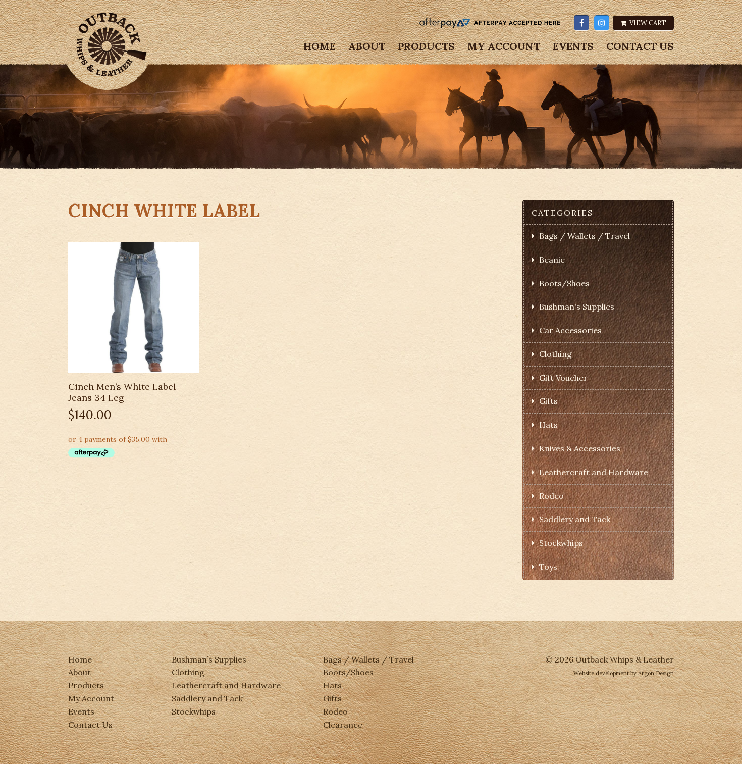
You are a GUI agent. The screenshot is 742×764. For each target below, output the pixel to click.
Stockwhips (561, 543)
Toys (548, 567)
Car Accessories (570, 330)
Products (426, 46)
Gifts (548, 401)
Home (319, 46)
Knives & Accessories (579, 448)
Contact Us (640, 46)
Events (573, 46)
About (366, 46)
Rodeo (551, 496)
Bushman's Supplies (576, 306)
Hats (548, 425)
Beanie (552, 259)
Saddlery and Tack (574, 519)
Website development (601, 673)
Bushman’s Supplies (209, 659)
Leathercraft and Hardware (593, 472)
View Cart (647, 23)
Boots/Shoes (564, 283)
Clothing (555, 354)
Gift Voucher (563, 378)
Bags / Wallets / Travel (584, 236)
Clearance (342, 725)
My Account (503, 46)
